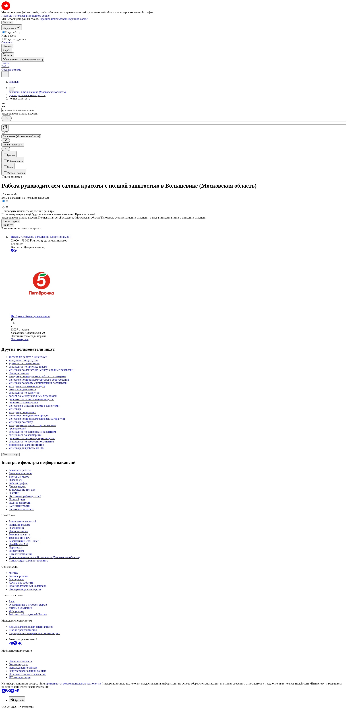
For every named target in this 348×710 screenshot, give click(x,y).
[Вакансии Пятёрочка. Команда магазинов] (177, 284)
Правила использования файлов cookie (64, 18)
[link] (7, 54)
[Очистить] (6, 118)
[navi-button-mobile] (5, 74)
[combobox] (18, 110)
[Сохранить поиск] (5, 128)
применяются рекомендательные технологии (73, 683)
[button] (5, 63)
